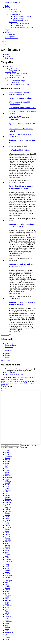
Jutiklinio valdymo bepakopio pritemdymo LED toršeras (21, 187)
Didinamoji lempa (14, 15)
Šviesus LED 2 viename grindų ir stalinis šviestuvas (22, 225)
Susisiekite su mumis (11, 38)
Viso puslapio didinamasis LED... (22, 108)
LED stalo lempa (18, 25)
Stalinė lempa (13, 22)
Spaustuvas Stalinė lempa (21, 23)
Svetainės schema (17, 379)
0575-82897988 (10, 372)
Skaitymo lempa (24, 381)
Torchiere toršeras (18, 13)
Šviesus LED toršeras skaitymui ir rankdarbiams (22, 265)
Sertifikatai (12, 34)
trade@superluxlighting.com (14, 374)
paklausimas (12, 177)
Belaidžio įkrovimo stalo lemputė (23, 27)
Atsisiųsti (12, 36)
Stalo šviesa (33, 381)
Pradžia (7, 6)
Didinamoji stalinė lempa (20, 20)
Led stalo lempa (18, 383)
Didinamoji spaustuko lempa (22, 16)
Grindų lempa (13, 9)
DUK (6, 31)
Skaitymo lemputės (7, 383)
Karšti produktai (6, 379)
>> (8, 335)
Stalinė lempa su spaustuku (9, 381)
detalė (18, 177)
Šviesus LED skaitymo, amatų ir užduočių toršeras (22, 303)
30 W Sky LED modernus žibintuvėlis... (19, 118)
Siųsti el (3, 388)
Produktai (8, 7)
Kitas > (4, 335)
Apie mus (8, 32)
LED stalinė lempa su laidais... (21, 98)
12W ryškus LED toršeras (19, 150)
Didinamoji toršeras (19, 18)
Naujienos (8, 29)
